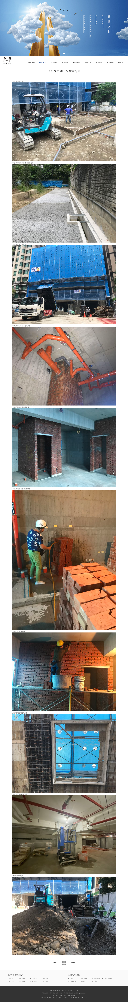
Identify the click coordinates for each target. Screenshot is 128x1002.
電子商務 (87, 63)
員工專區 (121, 63)
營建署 (83, 981)
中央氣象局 (72, 981)
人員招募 (99, 63)
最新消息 (65, 63)
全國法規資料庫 (108, 978)
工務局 (71, 978)
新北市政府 (84, 978)
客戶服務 (110, 63)
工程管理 (54, 63)
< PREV (54, 962)
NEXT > (73, 962)
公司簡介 (31, 63)
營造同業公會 (96, 978)
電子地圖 (94, 981)
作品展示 (42, 63)
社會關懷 (76, 63)
